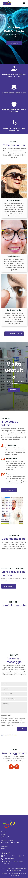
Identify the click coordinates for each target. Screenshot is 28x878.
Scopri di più (13, 43)
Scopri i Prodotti (13, 334)
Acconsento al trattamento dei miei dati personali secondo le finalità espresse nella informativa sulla (13, 721)
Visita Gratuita (14, 370)
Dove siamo (8, 586)
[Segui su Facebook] (11, 766)
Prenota (13, 390)
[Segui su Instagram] (16, 766)
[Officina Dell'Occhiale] (9, 735)
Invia (21, 729)
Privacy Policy (10, 725)
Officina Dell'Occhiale (14, 29)
